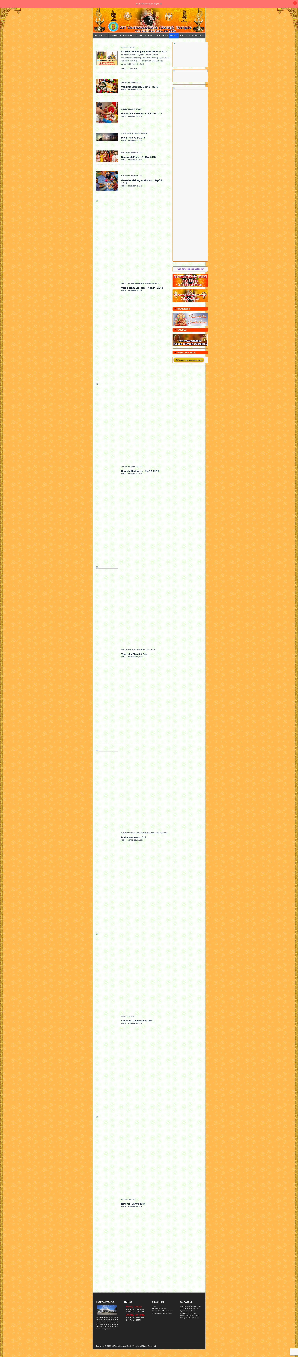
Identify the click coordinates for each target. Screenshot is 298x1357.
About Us (102, 35)
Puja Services (114, 35)
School (150, 35)
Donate (182, 35)
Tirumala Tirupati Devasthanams (162, 1311)
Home (95, 35)
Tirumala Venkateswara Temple (162, 1313)
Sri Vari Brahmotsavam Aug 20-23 (149, 4)
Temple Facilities (128, 35)
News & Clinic (161, 35)
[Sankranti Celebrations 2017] (107, 1020)
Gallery (172, 35)
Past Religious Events (137, 283)
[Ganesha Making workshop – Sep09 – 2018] (107, 181)
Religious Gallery (128, 47)
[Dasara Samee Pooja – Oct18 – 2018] (107, 112)
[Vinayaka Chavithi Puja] (107, 653)
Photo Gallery (127, 133)
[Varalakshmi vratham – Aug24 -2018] (107, 287)
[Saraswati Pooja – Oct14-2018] (107, 156)
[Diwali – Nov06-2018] (107, 137)
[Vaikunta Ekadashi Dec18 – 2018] (107, 86)
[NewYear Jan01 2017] (107, 1203)
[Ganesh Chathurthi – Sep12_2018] (107, 470)
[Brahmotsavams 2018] (107, 836)
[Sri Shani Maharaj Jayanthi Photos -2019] (107, 58)
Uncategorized (162, 833)
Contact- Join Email (195, 35)
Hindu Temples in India (159, 1308)
